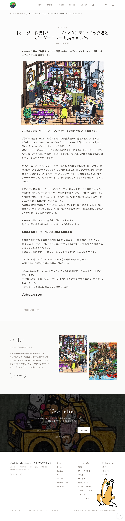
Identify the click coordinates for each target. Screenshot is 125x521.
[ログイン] (99, 5)
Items (49, 5)
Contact (61, 486)
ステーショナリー (85, 490)
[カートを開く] (106, 5)
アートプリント (84, 471)
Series (61, 5)
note (107, 471)
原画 (80, 467)
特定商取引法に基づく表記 (38, 510)
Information (21, 14)
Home (40, 5)
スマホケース (83, 494)
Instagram (110, 463)
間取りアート (83, 482)
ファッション (83, 498)
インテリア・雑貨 (85, 486)
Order (72, 5)
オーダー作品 (62, 27)
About (84, 5)
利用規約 (55, 510)
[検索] (93, 5)
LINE (107, 474)
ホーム (12, 14)
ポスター (81, 475)
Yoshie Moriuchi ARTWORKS (30, 463)
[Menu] (113, 5)
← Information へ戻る (30, 310)
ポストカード (83, 478)
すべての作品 (83, 463)
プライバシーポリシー (17, 510)
